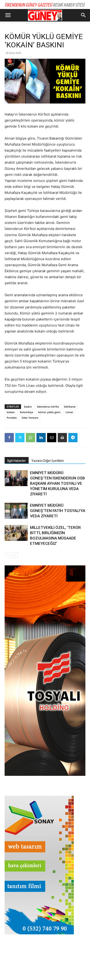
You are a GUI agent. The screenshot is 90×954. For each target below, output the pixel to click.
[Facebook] (9, 437)
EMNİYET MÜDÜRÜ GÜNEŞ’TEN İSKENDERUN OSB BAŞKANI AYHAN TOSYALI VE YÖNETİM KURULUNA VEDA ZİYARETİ (57, 483)
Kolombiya (26, 412)
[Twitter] (19, 437)
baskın (28, 406)
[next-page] (15, 555)
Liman (69, 412)
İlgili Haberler (16, 461)
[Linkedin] (41, 437)
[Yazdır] (62, 437)
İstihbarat (69, 406)
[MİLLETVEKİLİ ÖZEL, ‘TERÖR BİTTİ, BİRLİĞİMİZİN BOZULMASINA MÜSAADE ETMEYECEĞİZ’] (16, 533)
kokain (11, 412)
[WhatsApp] (30, 437)
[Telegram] (73, 437)
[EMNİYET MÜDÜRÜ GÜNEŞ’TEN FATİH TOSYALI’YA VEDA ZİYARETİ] (16, 511)
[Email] (51, 437)
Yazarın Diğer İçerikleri (47, 461)
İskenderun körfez (48, 406)
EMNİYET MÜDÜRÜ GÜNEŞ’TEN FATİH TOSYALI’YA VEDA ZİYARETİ (57, 510)
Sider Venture (30, 417)
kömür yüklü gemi (49, 412)
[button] (7, 15)
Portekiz (12, 417)
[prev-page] (7, 555)
